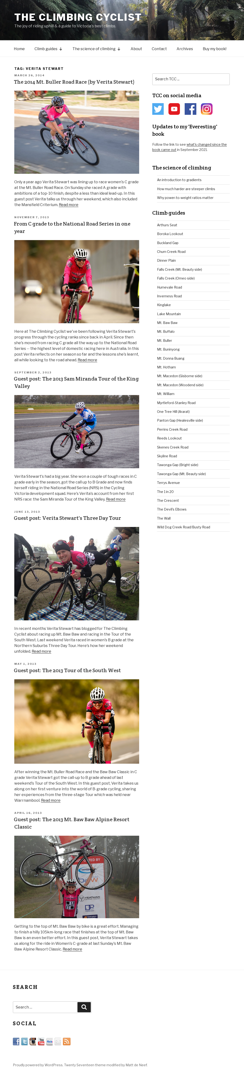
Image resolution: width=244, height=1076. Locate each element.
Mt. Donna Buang (170, 358)
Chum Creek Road (171, 252)
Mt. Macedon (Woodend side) (180, 385)
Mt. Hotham (166, 367)
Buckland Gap (167, 243)
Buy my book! (214, 49)
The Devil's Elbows (172, 509)
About (136, 49)
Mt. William (165, 394)
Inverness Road (169, 296)
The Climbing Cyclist (78, 17)
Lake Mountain (169, 314)
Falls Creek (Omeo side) (176, 278)
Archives (185, 49)
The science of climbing (94, 49)
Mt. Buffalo (166, 331)
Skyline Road (167, 456)
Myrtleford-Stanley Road (176, 403)
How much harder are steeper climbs (186, 189)
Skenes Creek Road (172, 447)
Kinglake (164, 305)
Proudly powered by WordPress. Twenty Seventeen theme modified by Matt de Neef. (80, 1065)
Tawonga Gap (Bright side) (177, 465)
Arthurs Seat (167, 225)
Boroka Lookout (170, 234)
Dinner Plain (166, 260)
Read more (68, 205)
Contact (159, 49)
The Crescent (168, 500)
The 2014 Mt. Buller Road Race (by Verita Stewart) (74, 81)
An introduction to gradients (179, 180)
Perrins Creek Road (172, 429)
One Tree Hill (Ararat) (173, 412)
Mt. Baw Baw (167, 323)
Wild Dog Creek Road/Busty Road (183, 527)
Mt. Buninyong (168, 349)
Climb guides (46, 49)
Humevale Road (169, 287)
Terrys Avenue (168, 483)
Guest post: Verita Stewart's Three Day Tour (67, 518)
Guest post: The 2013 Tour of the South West (67, 670)
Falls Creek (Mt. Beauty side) (179, 269)
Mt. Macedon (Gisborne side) (179, 376)
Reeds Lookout (169, 438)
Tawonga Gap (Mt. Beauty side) (181, 474)
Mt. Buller (164, 340)
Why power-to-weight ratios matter (185, 198)
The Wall (164, 518)
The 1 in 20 (165, 492)
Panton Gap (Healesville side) (180, 420)
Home (19, 49)
